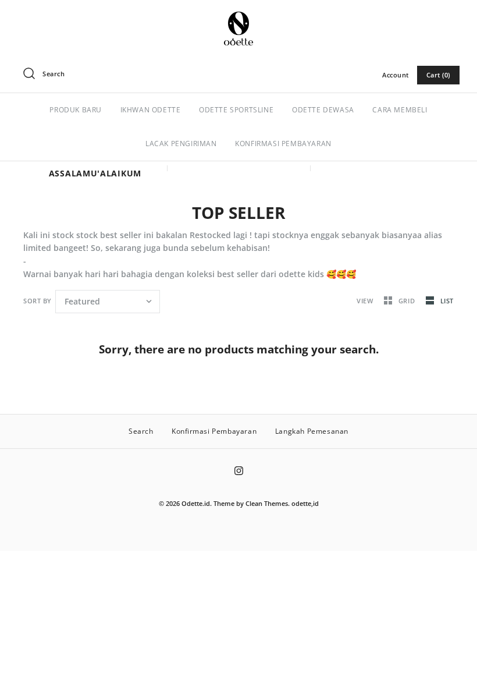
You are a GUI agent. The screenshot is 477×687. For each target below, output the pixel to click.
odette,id (305, 503)
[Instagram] (238, 470)
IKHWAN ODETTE (150, 110)
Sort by (37, 300)
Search (141, 431)
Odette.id (195, 503)
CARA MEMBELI (399, 110)
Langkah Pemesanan (311, 431)
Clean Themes (266, 503)
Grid (407, 300)
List (447, 300)
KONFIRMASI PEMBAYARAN (283, 143)
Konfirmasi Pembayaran (214, 431)
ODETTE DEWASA (323, 110)
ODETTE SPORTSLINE (236, 110)
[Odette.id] (238, 17)
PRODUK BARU (75, 110)
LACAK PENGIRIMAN (181, 143)
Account (395, 74)
